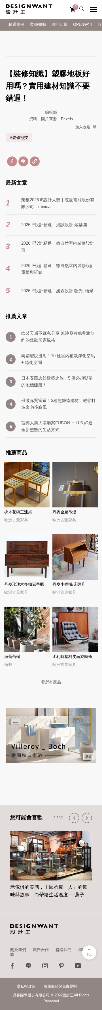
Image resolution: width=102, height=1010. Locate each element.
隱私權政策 (26, 986)
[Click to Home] (29, 9)
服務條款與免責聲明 (60, 986)
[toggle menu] (93, 9)
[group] (52, 861)
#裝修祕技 (19, 137)
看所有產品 (51, 682)
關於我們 (18, 949)
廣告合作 (41, 949)
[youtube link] (78, 967)
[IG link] (45, 967)
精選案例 (16, 24)
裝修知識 (38, 24)
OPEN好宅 (82, 24)
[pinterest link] (61, 967)
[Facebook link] (12, 967)
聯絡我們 (63, 949)
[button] (74, 818)
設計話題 (59, 24)
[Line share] (23, 161)
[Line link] (28, 967)
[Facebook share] (12, 161)
